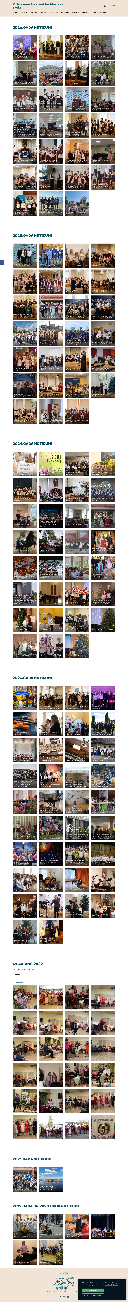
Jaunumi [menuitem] (24, 12)
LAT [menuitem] (109, 6)
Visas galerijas (19, 982)
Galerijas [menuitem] (54, 12)
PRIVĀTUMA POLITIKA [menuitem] (99, 12)
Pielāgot (115, 1285)
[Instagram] (64, 1296)
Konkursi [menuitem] (75, 12)
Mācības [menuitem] (44, 12)
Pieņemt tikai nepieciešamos (93, 1295)
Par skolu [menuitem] (34, 12)
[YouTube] (68, 1296)
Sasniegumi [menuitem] (65, 12)
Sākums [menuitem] (15, 12)
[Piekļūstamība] (105, 6)
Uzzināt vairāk (109, 1285)
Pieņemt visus (93, 1290)
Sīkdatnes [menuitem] (64, 1273)
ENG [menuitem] (113, 6)
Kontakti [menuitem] (85, 12)
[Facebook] (60, 1296)
